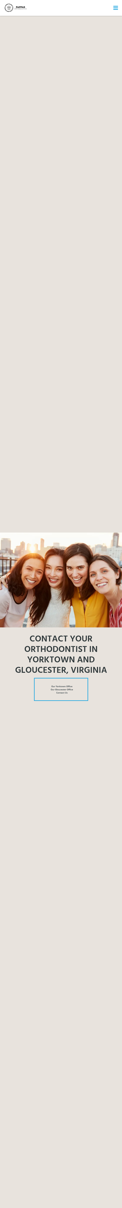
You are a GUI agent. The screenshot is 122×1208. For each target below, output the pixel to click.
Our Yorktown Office (61, 686)
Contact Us (62, 692)
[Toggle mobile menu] (115, 8)
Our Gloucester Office (62, 689)
